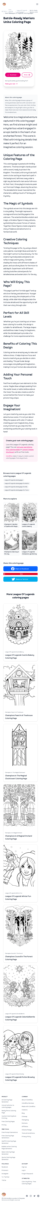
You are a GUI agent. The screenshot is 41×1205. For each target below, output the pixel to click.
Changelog (25, 1120)
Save (21, 574)
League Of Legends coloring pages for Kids (16, 486)
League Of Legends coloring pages (22, 11)
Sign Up (24, 1167)
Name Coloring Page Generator (8, 1153)
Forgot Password (27, 1174)
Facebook (5, 1167)
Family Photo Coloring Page (9, 1112)
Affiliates (25, 1126)
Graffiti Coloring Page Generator (9, 1142)
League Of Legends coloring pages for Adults (17, 483)
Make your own (10, 84)
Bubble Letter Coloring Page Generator (9, 1148)
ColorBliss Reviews (28, 1103)
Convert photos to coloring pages (8, 1106)
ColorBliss (9, 456)
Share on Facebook (22, 569)
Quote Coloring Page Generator (8, 1158)
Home (5, 11)
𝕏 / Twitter (5, 1177)
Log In (24, 1170)
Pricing (4, 1125)
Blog (23, 1113)
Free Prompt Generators (10, 1132)
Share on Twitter (22, 579)
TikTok (4, 1180)
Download (13, 75)
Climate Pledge (27, 1130)
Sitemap (24, 1116)
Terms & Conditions (28, 1133)
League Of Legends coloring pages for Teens (17, 490)
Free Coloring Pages (11, 11)
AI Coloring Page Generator (7, 1101)
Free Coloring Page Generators (8, 1137)
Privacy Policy (26, 1136)
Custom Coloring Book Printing (9, 1117)
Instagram (5, 1174)
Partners (25, 1123)
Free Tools (5, 1129)
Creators (25, 1110)
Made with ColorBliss (28, 1106)
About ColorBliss (27, 1100)
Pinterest (5, 1170)
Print (26, 75)
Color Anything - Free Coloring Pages (29, 1183)
